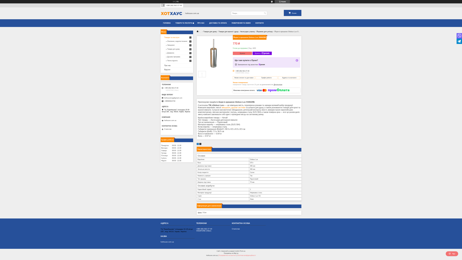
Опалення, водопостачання (177, 41)
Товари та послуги (183, 23)
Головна (167, 23)
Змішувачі (171, 45)
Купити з (258, 53)
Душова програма (173, 57)
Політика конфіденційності (246, 255)
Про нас (200, 23)
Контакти (259, 23)
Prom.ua (242, 251)
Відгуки (167, 69)
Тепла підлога (172, 61)
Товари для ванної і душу (228, 31)
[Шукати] (265, 13)
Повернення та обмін (241, 23)
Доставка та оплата (218, 23)
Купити (242, 53)
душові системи (238, 108)
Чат (453, 254)
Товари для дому (210, 31)
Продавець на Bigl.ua (231, 253)
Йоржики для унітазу (265, 31)
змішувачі (225, 108)
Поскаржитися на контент (227, 255)
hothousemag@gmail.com (173, 98)
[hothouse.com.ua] (171, 13)
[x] (200, 144)
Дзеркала (170, 53)
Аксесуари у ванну (247, 31)
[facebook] (198, 144)
